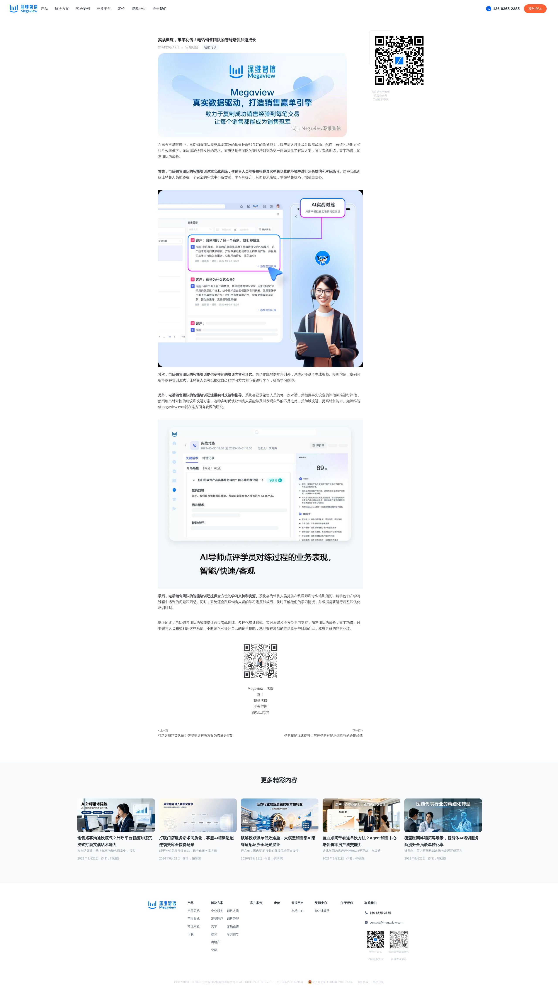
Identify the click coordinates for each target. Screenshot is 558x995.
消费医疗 (217, 918)
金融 (214, 950)
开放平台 (104, 8)
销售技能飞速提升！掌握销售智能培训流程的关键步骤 (323, 735)
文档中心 (297, 910)
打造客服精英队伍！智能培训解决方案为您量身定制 (195, 735)
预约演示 (535, 8)
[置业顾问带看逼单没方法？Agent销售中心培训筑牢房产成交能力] (361, 820)
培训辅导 (233, 934)
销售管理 (233, 918)
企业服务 (217, 910)
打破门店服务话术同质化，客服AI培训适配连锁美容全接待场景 (196, 841)
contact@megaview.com (386, 922)
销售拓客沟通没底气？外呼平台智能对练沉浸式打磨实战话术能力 (114, 841)
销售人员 (233, 910)
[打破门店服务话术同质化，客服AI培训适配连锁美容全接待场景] (198, 820)
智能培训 (210, 47)
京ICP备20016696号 (290, 982)
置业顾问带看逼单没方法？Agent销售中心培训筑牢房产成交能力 (359, 841)
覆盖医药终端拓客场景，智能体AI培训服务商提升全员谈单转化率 (441, 841)
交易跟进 (233, 926)
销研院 (193, 47)
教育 (214, 934)
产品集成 (193, 918)
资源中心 (139, 8)
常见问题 (193, 926)
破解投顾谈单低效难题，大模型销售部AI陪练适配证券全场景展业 (278, 841)
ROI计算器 (322, 910)
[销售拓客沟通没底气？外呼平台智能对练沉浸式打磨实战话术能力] (116, 820)
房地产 (215, 942)
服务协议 (363, 982)
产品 (44, 8)
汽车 (214, 926)
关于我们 (160, 8)
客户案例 (83, 8)
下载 (190, 934)
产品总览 (193, 910)
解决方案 (62, 8)
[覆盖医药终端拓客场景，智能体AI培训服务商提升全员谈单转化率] (443, 820)
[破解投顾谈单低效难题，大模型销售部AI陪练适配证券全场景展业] (279, 820)
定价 (121, 8)
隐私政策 (378, 982)
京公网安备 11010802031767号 (332, 982)
